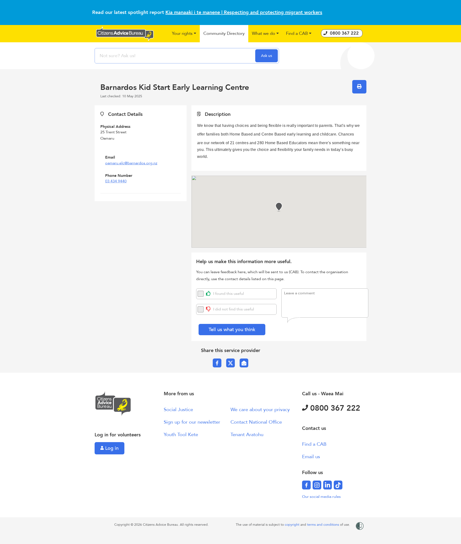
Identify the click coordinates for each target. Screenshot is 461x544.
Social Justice (178, 409)
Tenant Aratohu (246, 434)
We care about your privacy (260, 409)
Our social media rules (321, 496)
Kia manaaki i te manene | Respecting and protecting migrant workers (243, 12)
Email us (311, 456)
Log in (111, 448)
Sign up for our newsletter (192, 422)
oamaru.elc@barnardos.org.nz (131, 163)
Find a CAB (314, 444)
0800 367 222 (334, 408)
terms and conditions (323, 524)
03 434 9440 (116, 181)
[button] (184, 34)
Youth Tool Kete (181, 434)
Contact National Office (256, 422)
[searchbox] (175, 55)
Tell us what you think (232, 329)
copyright (292, 524)
